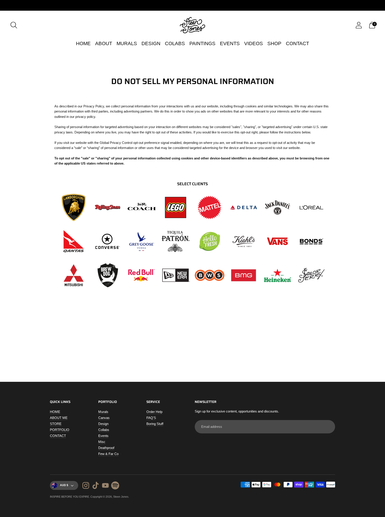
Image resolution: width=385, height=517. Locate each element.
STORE (55, 424)
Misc (101, 442)
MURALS (127, 43)
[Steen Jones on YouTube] (105, 486)
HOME (83, 43)
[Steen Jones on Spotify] (115, 486)
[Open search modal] (14, 25)
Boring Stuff (154, 424)
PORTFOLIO (59, 430)
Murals (103, 412)
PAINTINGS (202, 43)
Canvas (104, 418)
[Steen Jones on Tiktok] (96, 486)
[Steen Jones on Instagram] (86, 486)
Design (103, 424)
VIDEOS (253, 43)
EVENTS (230, 43)
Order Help (154, 412)
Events (103, 436)
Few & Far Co (108, 454)
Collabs (103, 430)
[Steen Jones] (192, 25)
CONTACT (297, 43)
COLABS (175, 43)
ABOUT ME (59, 418)
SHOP (274, 43)
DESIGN (150, 43)
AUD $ (64, 485)
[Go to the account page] (358, 25)
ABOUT (103, 43)
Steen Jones (120, 496)
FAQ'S (151, 418)
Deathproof (106, 448)
